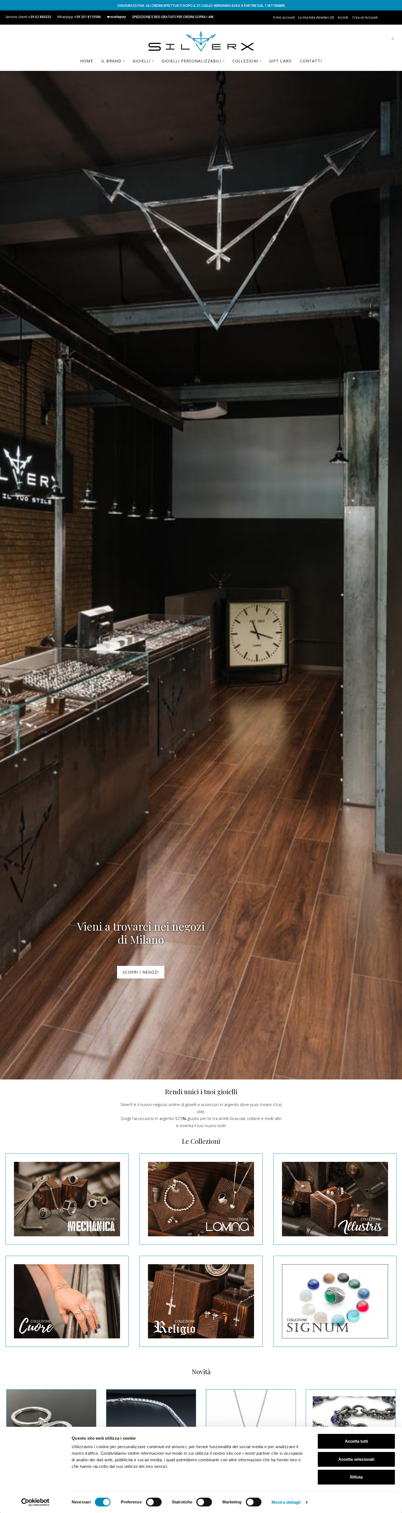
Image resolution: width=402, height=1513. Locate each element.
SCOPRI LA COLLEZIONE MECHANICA (140, 972)
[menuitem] (86, 61)
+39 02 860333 (39, 17)
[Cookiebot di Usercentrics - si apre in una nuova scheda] (35, 1502)
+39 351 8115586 (87, 17)
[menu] (201, 63)
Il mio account (284, 17)
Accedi (343, 17)
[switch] (154, 1502)
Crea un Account (365, 17)
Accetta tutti (356, 1441)
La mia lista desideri (315, 17)
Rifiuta (356, 1477)
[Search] (376, 41)
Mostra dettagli (286, 1502)
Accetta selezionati (356, 1459)
